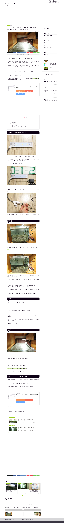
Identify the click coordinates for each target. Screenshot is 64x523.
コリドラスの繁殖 (48, 33)
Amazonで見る (20, 91)
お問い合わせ (51, 0)
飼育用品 (10, 519)
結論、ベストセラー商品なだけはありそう (19, 126)
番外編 (46, 52)
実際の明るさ (14, 122)
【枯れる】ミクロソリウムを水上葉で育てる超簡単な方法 (51, 82)
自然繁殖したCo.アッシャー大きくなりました (51, 91)
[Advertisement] (32, 16)
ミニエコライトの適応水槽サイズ (17, 120)
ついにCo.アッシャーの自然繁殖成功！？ (50, 95)
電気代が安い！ (14, 125)
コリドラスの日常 (48, 42)
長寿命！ (13, 123)
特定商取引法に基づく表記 (54, 2)
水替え (46, 45)
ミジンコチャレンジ (48, 47)
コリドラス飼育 (47, 28)
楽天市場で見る (29, 91)
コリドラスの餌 (47, 40)
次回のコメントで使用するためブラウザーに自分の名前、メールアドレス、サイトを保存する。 (22, 507)
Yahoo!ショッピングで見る (20, 93)
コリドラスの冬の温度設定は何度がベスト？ (51, 87)
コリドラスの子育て (48, 35)
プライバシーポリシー (53, 1)
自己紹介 (46, 54)
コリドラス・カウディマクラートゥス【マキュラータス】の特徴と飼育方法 (51, 100)
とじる (25, 117)
